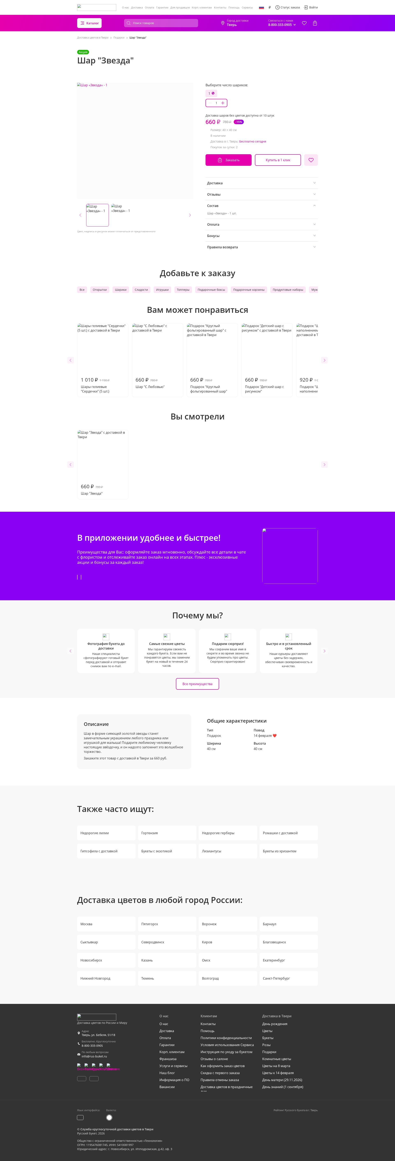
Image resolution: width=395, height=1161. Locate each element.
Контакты (220, 7)
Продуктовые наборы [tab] (288, 290)
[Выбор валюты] (269, 7)
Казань (147, 960)
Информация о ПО (174, 1080)
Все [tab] (82, 290)
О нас (125, 7)
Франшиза (168, 1059)
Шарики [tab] (121, 290)
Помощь (234, 7)
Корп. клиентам (202, 7)
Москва (86, 924)
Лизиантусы (211, 851)
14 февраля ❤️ (265, 735)
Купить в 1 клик (278, 160)
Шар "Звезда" (92, 489)
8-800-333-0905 (92, 1046)
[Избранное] (304, 23)
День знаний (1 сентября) (282, 1087)
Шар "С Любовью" (150, 382)
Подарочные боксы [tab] (211, 290)
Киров (207, 942)
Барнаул (269, 924)
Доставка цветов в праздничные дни (227, 1089)
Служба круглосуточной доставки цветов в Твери (116, 1129)
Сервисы (247, 7)
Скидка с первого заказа (220, 1073)
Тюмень (147, 978)
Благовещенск (274, 942)
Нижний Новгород (95, 978)
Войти (313, 7)
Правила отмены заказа (220, 1080)
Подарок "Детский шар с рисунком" (264, 385)
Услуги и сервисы (173, 1066)
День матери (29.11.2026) (282, 1080)
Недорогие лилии (94, 833)
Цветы (267, 1031)
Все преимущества (197, 684)
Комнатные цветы (276, 1059)
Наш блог (167, 1073)
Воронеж (209, 924)
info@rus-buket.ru (94, 1056)
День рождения (274, 1024)
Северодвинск (152, 942)
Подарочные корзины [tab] (249, 290)
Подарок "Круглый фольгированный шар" (208, 385)
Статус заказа (290, 7)
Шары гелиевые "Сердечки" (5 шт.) (95, 385)
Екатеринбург (274, 960)
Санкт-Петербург (276, 978)
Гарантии (162, 7)
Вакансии (167, 1087)
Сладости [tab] (141, 290)
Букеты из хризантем (279, 851)
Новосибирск (91, 960)
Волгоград (210, 978)
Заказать (232, 160)
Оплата (149, 7)
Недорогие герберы (218, 833)
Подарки (269, 1052)
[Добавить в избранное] (311, 160)
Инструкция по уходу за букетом (226, 1052)
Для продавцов (180, 7)
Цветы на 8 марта (276, 1066)
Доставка (137, 7)
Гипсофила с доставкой (98, 851)
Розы (266, 1045)
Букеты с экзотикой (156, 851)
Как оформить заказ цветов (223, 1066)
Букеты (267, 1038)
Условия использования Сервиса (227, 1045)
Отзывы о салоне (214, 1059)
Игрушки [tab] (162, 290)
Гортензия (149, 833)
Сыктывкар (89, 942)
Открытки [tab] (100, 290)
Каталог (92, 23)
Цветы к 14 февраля (278, 1073)
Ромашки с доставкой (280, 833)
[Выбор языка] (261, 7)
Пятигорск (149, 924)
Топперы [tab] (183, 290)
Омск (206, 960)
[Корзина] (315, 23)
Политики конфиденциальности (226, 1038)
